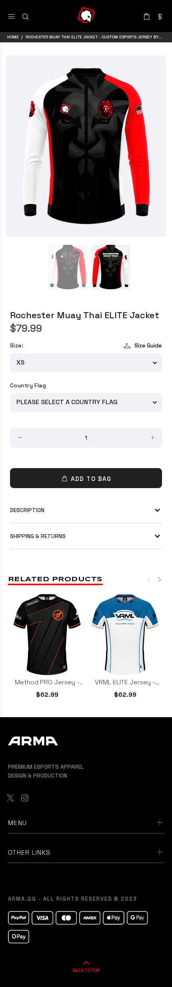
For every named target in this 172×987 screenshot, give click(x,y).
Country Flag (28, 385)
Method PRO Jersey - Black (47, 682)
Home (13, 37)
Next (159, 579)
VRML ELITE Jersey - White (125, 682)
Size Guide (148, 345)
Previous (149, 579)
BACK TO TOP (86, 970)
